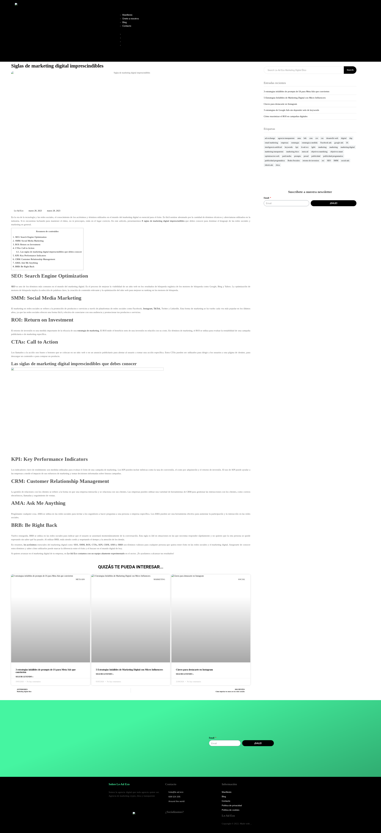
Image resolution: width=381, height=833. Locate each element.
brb (305, 138)
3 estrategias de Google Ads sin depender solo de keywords (291, 110)
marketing (322, 147)
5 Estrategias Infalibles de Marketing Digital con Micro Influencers (129, 669)
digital (343, 138)
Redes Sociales (294, 160)
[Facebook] (200, 821)
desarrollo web (332, 138)
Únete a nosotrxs (130, 18)
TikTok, (157, 308)
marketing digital (348, 147)
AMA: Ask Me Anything (25, 263)
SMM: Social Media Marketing (28, 241)
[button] (180, 30)
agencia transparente (286, 138)
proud (306, 156)
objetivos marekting (319, 151)
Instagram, (148, 308)
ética (278, 165)
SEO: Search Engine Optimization (30, 237)
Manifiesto (127, 15)
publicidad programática (275, 160)
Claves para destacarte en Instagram (194, 669)
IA (347, 143)
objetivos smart (336, 151)
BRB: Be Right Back (23, 266)
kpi (297, 147)
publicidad (315, 156)
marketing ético (292, 151)
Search (350, 70)
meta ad (305, 151)
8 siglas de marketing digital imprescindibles (163, 221)
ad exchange (270, 138)
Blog (124, 22)
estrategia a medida (309, 143)
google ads (338, 143)
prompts (297, 156)
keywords (289, 147)
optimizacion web (272, 156)
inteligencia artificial (273, 147)
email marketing (271, 143)
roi (323, 160)
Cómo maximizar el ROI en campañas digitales (285, 116)
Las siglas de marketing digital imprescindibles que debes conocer (49, 252)
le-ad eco (305, 147)
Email (267, 198)
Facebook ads (325, 143)
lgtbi (313, 147)
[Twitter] (187, 821)
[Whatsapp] (180, 821)
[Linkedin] (167, 821)
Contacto (126, 26)
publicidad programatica (333, 156)
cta (322, 138)
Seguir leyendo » (24, 677)
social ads (345, 160)
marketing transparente (274, 151)
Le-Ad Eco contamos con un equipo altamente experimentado (96, 553)
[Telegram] (173, 821)
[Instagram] (193, 821)
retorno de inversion (311, 160)
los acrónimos (30, 545)
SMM (336, 160)
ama (299, 138)
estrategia (295, 143)
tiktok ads (269, 165)
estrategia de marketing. (88, 330)
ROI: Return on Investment (26, 244)
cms (311, 138)
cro (317, 138)
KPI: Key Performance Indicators (29, 255)
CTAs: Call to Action (23, 248)
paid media (286, 156)
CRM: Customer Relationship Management (34, 259)
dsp (350, 138)
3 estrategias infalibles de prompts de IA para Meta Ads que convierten (296, 91)
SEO (13, 286)
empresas (284, 143)
